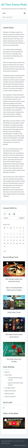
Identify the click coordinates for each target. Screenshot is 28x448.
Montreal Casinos (9, 393)
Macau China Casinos (10, 390)
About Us (7, 372)
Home (3, 17)
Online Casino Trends (14, 312)
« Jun (4, 251)
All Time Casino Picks (14, 4)
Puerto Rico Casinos (10, 396)
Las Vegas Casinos (10, 388)
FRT (26, 445)
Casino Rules (8, 375)
